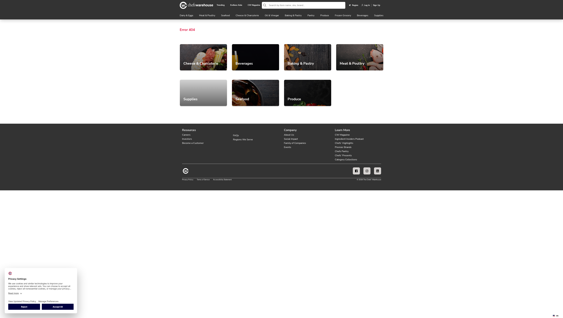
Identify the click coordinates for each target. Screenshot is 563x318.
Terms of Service (203, 179)
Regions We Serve (243, 139)
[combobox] (306, 5)
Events (287, 147)
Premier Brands (343, 147)
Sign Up (376, 5)
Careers (186, 135)
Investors (187, 139)
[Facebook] (356, 170)
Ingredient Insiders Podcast (349, 139)
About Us (289, 135)
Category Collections (346, 159)
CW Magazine (254, 5)
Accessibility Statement (222, 179)
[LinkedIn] (377, 170)
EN (557, 316)
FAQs (236, 135)
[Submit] (265, 5)
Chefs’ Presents (343, 155)
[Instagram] (366, 170)
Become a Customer (193, 143)
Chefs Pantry (342, 151)
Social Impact (291, 139)
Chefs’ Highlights (344, 143)
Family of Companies (295, 143)
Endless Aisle (236, 5)
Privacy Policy (187, 179)
